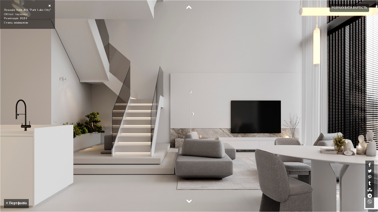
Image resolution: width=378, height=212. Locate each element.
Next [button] (189, 201)
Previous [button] (189, 7)
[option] (189, 106)
